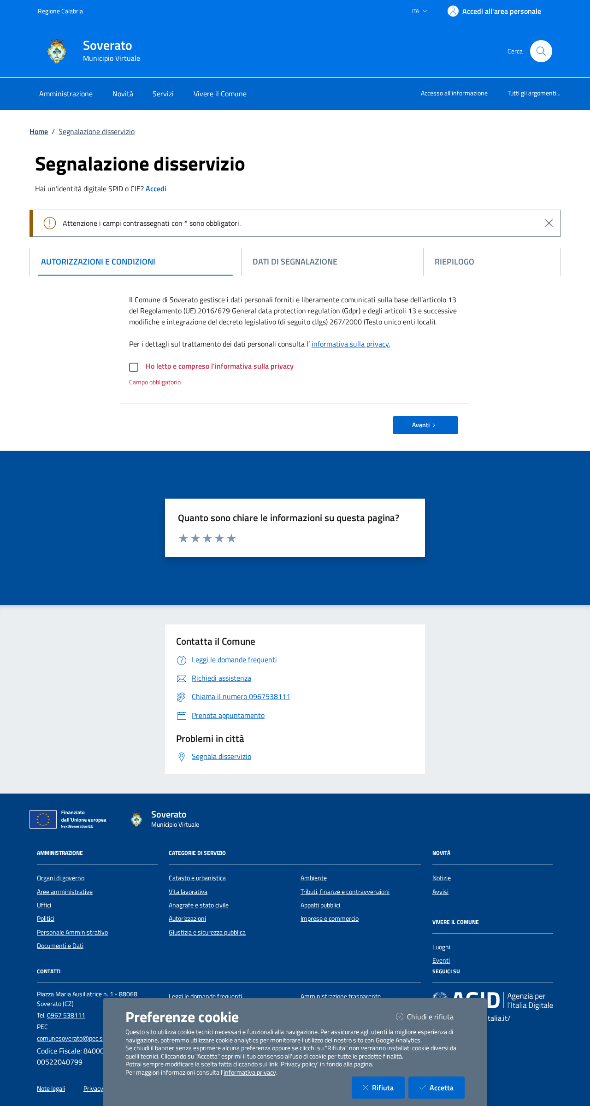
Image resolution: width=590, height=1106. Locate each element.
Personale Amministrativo (72, 932)
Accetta (447, 1087)
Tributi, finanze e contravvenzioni (345, 892)
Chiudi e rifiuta (436, 1016)
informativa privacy (250, 1072)
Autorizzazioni (187, 918)
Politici (45, 918)
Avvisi (440, 892)
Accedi (156, 188)
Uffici (44, 905)
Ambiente (314, 878)
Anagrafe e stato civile (199, 905)
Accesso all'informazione (454, 93)
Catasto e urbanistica (197, 878)
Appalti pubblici (320, 905)
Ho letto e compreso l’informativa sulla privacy (220, 365)
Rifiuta (388, 1087)
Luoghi (441, 947)
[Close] (549, 223)
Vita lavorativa (188, 892)
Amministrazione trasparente (341, 996)
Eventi (441, 960)
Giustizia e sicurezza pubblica (207, 932)
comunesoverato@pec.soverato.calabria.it (94, 1038)
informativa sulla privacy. (351, 343)
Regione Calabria (60, 11)
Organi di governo (60, 878)
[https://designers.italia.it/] (492, 1000)
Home (39, 131)
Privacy (93, 1088)
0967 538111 (66, 1015)
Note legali (51, 1088)
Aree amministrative (65, 892)
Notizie (441, 878)
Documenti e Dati (60, 946)
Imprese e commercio (330, 918)
